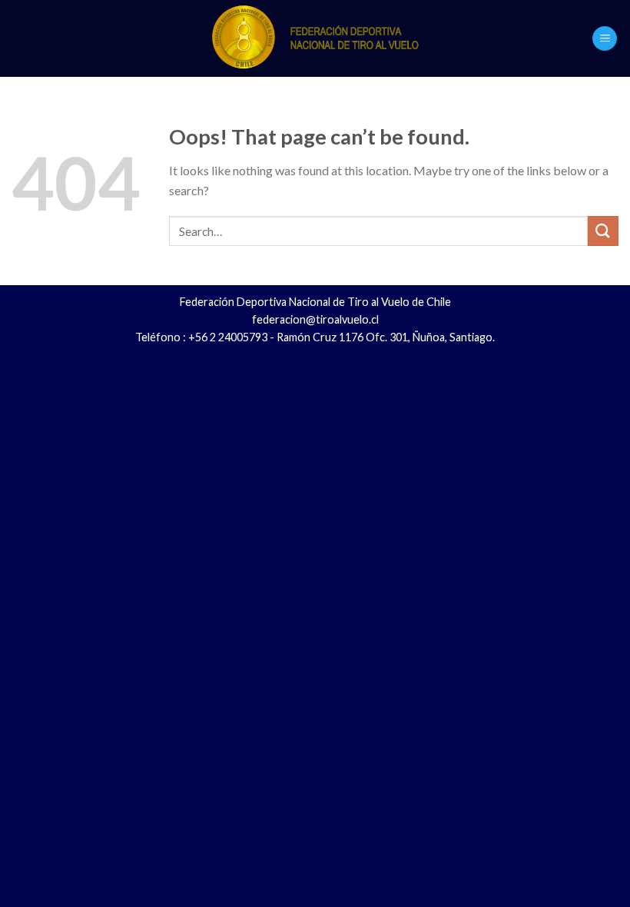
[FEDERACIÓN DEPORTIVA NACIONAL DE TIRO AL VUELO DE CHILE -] (315, 38)
